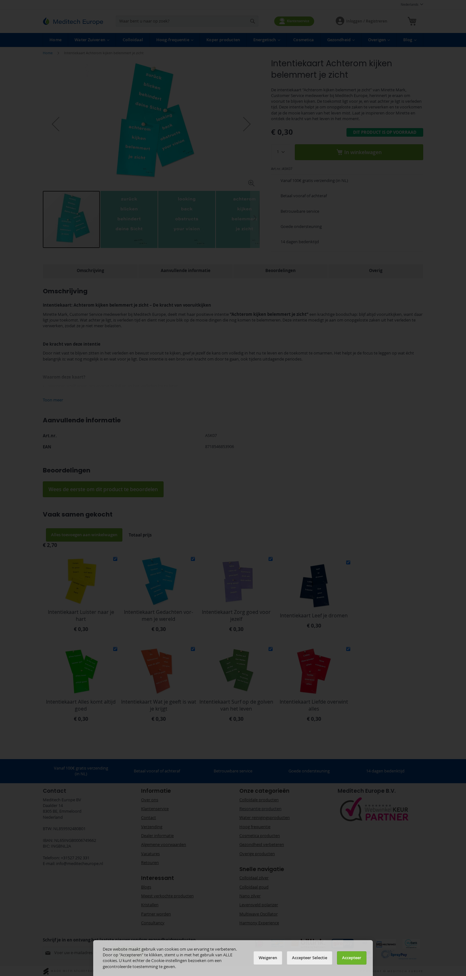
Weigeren (268, 957)
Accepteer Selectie (309, 957)
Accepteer (351, 957)
